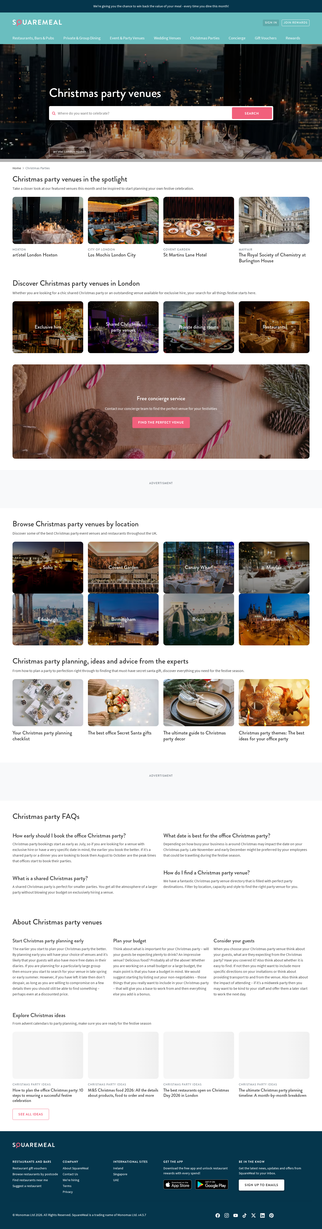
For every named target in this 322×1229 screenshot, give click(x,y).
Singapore (120, 1174)
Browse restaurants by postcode (35, 1174)
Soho (48, 568)
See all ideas (30, 1114)
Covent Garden (123, 568)
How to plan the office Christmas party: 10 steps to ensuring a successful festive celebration (47, 1095)
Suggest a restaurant (26, 1186)
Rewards (293, 38)
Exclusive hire (48, 327)
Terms (67, 1186)
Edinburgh (48, 620)
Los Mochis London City (112, 254)
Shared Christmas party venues (123, 327)
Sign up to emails (261, 1185)
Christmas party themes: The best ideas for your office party (271, 735)
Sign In (271, 23)
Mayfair (274, 568)
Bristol (198, 620)
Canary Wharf (199, 568)
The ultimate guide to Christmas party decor (194, 735)
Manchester (274, 620)
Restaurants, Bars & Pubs (33, 38)
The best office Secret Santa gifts (120, 732)
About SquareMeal (76, 1168)
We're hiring (71, 1180)
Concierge (237, 38)
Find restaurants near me (30, 1180)
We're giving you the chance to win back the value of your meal (161, 6)
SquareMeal (37, 23)
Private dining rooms (199, 327)
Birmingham (123, 620)
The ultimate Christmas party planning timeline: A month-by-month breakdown (272, 1092)
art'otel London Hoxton (69, 151)
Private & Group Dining (82, 38)
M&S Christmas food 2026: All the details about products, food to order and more (123, 1092)
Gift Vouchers (266, 38)
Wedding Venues (167, 38)
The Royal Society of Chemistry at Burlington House (272, 257)
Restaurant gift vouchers (29, 1168)
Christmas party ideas (31, 1085)
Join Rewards (295, 23)
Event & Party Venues (127, 38)
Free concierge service (161, 398)
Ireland (118, 1168)
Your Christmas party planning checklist (42, 735)
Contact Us (70, 1174)
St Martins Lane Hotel (185, 254)
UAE (116, 1180)
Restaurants (274, 327)
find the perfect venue (161, 422)
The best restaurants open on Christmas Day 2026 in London (196, 1092)
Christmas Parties (204, 38)
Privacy (68, 1192)
